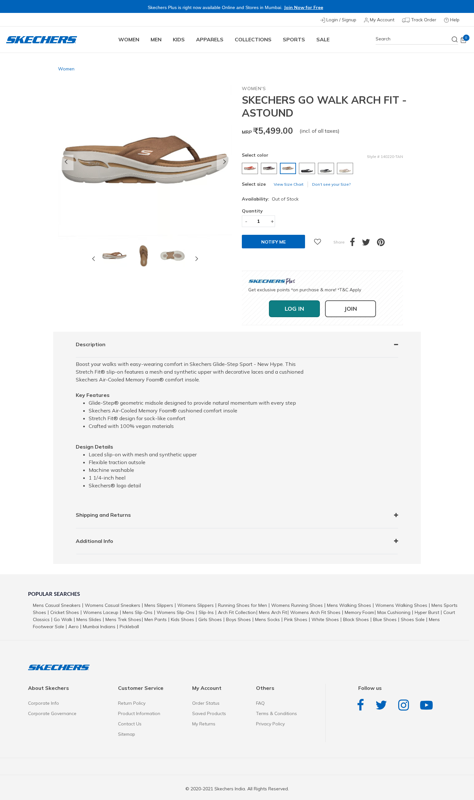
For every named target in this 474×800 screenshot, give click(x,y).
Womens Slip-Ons (175, 612)
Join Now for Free (303, 7)
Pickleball (129, 626)
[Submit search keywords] (455, 39)
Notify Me (273, 242)
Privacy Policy (270, 724)
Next (196, 258)
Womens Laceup (100, 612)
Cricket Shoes (64, 612)
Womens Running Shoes (297, 605)
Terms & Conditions (276, 713)
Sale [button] (323, 39)
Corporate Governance (52, 713)
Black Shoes (356, 619)
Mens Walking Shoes (349, 605)
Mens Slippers (158, 605)
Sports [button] (294, 39)
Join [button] (350, 308)
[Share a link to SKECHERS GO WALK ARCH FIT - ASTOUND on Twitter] (369, 244)
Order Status (206, 703)
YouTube (428, 705)
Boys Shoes (238, 619)
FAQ (260, 703)
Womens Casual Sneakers (112, 605)
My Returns (203, 724)
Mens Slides (88, 619)
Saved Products (209, 713)
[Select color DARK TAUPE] (346, 168)
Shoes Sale (413, 619)
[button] (66, 162)
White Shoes (325, 619)
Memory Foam (359, 612)
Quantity (252, 211)
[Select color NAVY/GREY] (327, 168)
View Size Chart (288, 184)
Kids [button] (179, 39)
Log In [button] (294, 308)
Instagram (405, 705)
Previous (93, 258)
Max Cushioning (393, 612)
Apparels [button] (209, 39)
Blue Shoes (385, 619)
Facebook (362, 705)
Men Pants (155, 619)
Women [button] (128, 39)
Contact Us (130, 724)
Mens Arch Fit (273, 612)
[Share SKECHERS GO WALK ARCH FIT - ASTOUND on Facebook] (356, 244)
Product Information (139, 713)
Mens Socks (267, 619)
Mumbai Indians (99, 626)
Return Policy (131, 703)
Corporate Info (43, 703)
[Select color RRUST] (251, 168)
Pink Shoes (295, 619)
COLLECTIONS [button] (253, 39)
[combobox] (417, 39)
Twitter (382, 705)
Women (66, 69)
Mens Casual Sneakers (57, 605)
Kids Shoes (182, 619)
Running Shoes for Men (242, 605)
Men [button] (156, 39)
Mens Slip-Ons (138, 612)
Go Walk (63, 619)
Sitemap (126, 734)
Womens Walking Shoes (401, 605)
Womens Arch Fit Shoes (315, 612)
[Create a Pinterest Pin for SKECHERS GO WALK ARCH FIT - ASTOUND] (384, 244)
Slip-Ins (206, 612)
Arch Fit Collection (237, 612)
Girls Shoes (210, 619)
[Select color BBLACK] (308, 168)
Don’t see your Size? (331, 184)
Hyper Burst (427, 612)
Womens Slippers (195, 605)
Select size (254, 184)
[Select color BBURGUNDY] (270, 168)
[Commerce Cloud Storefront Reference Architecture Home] (41, 39)
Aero (73, 626)
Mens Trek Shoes (123, 619)
